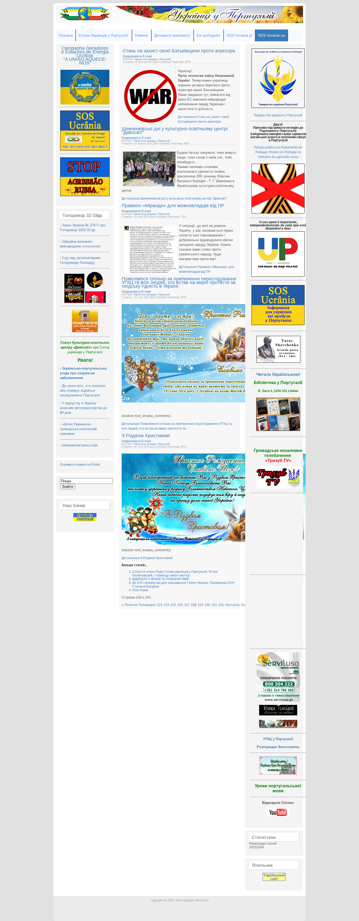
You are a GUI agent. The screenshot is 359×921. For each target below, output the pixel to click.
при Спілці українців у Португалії (84, 347)
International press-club (80, 445)
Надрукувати (133, 56)
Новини (141, 35)
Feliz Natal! (140, 590)
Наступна (232, 605)
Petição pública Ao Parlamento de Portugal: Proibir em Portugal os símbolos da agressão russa (278, 152)
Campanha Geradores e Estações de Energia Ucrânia (85, 52)
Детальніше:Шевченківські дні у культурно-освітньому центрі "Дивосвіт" (174, 198)
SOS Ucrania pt (239, 35)
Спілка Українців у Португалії (103, 35)
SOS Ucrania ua (271, 35)
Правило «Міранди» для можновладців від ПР (173, 205)
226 (180, 605)
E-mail (147, 56)
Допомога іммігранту (172, 35)
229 (200, 605)
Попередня (147, 605)
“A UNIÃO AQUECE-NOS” (85, 61)
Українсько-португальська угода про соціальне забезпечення (83, 373)
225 (173, 605)
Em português (208, 35)
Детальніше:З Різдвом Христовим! (147, 558)
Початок (131, 605)
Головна (66, 35)
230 (207, 605)
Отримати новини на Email (80, 464)
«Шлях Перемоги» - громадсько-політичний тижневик (78, 429)
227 (187, 605)
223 (159, 605)
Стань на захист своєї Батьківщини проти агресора (179, 50)
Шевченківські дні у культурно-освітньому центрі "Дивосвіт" (175, 130)
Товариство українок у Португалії (278, 115)
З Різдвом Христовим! (146, 435)
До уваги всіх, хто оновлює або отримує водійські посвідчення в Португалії (83, 390)
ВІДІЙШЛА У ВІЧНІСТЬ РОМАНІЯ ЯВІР (160, 579)
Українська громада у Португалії (153, 59)
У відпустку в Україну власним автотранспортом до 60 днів (83, 408)
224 (166, 605)
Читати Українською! (278, 374)
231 (214, 605)
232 (221, 605)
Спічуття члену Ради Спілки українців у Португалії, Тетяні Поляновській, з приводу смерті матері (175, 573)
